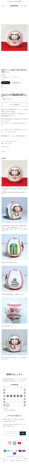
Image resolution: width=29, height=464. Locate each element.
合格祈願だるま (17, 82)
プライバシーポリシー (8, 424)
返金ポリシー (19, 458)
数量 (2, 86)
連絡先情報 (12, 460)
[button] (3, 6)
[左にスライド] (11, 67)
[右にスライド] (18, 67)
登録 (23, 433)
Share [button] (4, 151)
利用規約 (25, 458)
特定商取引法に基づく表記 (21, 460)
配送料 (5, 77)
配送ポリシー (6, 460)
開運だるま (6, 82)
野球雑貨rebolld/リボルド (13, 456)
